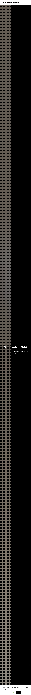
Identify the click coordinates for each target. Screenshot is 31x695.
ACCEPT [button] (18, 692)
